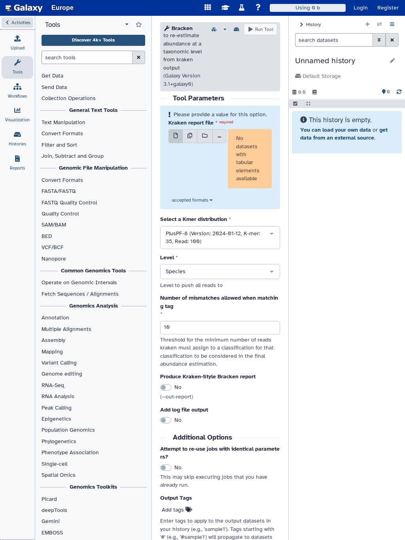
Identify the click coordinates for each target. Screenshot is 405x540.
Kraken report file (191, 122)
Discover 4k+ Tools (93, 40)
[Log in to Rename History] (392, 61)
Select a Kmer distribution (193, 219)
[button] (17, 22)
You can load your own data (335, 130)
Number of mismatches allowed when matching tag (219, 302)
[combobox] (220, 237)
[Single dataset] (175, 136)
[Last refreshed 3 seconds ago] (399, 92)
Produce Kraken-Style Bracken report (207, 376)
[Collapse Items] (308, 103)
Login (361, 7)
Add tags (173, 509)
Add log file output (184, 409)
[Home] (24, 8)
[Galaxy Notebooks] (314, 92)
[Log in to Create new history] (367, 24)
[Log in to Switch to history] (379, 24)
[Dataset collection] (205, 136)
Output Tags (176, 498)
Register (388, 7)
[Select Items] (295, 103)
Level (167, 257)
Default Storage (321, 76)
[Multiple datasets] (189, 136)
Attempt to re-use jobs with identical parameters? (220, 453)
